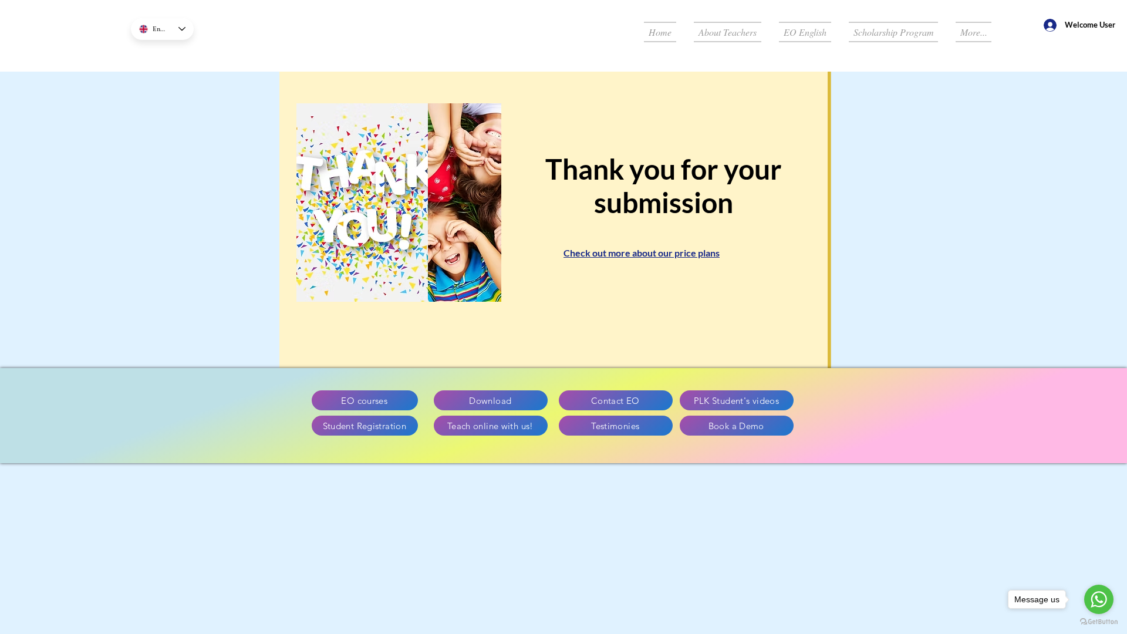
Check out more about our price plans (642, 252)
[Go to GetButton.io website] (1099, 622)
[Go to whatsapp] (1098, 599)
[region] (553, 215)
